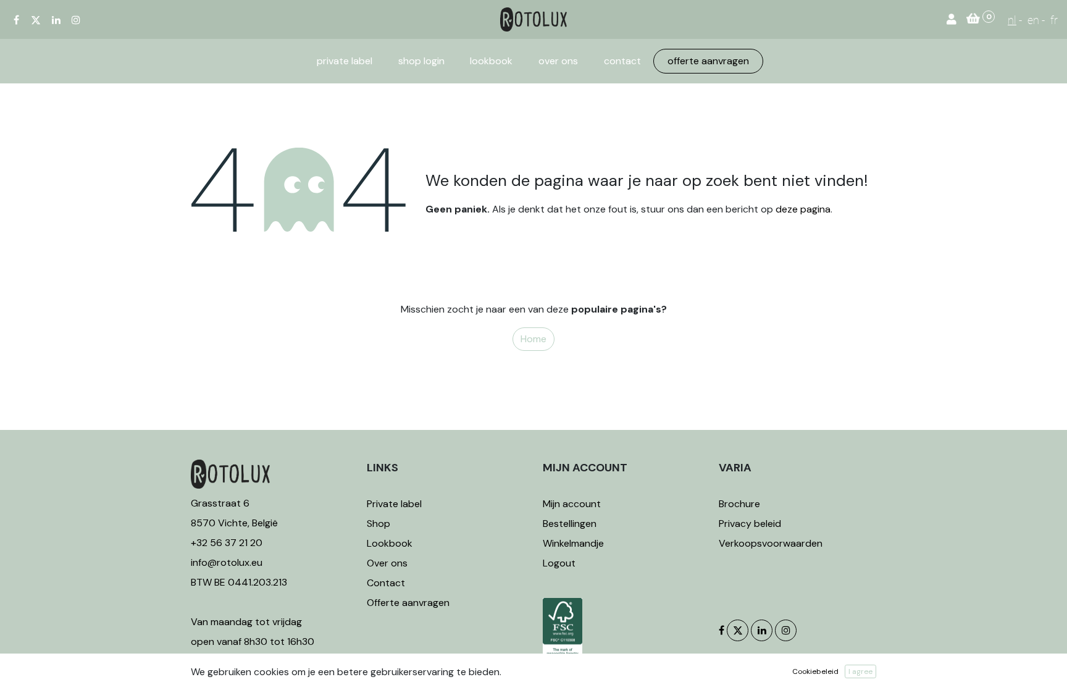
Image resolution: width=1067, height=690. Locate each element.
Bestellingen (569, 523)
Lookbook (389, 543)
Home (533, 338)
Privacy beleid (750, 523)
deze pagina (803, 209)
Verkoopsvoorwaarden (770, 543)
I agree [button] (860, 671)
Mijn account (572, 503)
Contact (386, 582)
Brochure (739, 503)
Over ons (387, 563)
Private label (395, 503)
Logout (559, 563)
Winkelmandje (573, 543)
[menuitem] (344, 61)
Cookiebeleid (815, 671)
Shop (378, 523)
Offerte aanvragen (408, 602)
